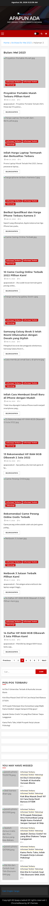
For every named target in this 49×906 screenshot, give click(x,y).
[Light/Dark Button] (36, 33)
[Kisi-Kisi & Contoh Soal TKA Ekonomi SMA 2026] (10, 872)
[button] (2, 34)
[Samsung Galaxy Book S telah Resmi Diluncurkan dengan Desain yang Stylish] (24, 310)
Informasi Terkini (30, 82)
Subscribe (46, 33)
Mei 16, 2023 (10, 640)
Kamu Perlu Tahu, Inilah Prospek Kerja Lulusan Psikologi (32, 855)
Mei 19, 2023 (10, 279)
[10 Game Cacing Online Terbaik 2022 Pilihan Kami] (24, 251)
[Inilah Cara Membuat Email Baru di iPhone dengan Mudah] (24, 373)
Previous (7, 660)
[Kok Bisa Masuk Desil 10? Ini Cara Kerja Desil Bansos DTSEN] (10, 797)
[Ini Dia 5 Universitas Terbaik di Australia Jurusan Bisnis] (10, 778)
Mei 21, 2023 (10, 100)
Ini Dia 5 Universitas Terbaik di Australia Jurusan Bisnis (30, 780)
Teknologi (10, 85)
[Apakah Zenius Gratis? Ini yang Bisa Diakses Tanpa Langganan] (10, 834)
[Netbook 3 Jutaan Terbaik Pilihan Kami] (24, 552)
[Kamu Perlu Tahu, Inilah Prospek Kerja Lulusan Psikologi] (10, 853)
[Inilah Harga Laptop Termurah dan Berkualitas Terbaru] (24, 131)
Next (44, 660)
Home (6, 43)
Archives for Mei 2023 (21, 43)
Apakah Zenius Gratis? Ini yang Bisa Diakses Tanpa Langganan (33, 836)
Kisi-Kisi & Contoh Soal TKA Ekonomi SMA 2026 (32, 873)
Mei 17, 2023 (10, 520)
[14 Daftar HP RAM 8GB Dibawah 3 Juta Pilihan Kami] (24, 612)
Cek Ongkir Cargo (10, 891)
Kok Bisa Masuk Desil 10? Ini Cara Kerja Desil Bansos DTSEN (33, 799)
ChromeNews (17, 903)
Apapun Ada (24, 18)
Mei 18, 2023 (10, 401)
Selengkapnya (11, 112)
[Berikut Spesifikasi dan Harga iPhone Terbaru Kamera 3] (24, 191)
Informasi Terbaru (13, 82)
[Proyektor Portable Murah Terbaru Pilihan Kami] (24, 72)
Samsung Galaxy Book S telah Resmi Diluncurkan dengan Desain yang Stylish (22, 335)
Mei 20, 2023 (11, 159)
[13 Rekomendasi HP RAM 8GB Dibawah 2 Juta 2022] (24, 433)
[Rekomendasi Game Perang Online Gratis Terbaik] (24, 493)
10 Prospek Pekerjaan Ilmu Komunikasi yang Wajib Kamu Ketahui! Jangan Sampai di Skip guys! (32, 820)
